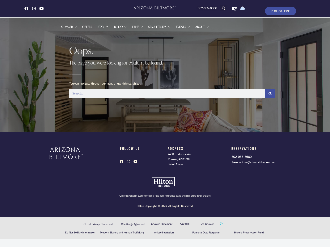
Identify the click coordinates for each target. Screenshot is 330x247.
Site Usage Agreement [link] (133, 224)
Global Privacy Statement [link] (98, 224)
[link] (26, 8)
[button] (223, 8)
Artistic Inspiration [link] (164, 232)
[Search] (270, 93)
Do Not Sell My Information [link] (80, 232)
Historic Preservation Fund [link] (249, 232)
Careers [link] (184, 223)
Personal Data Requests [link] (206, 232)
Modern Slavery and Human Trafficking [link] (122, 232)
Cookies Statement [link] (161, 223)
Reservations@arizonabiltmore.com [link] (253, 162)
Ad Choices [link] (208, 224)
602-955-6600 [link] (207, 8)
